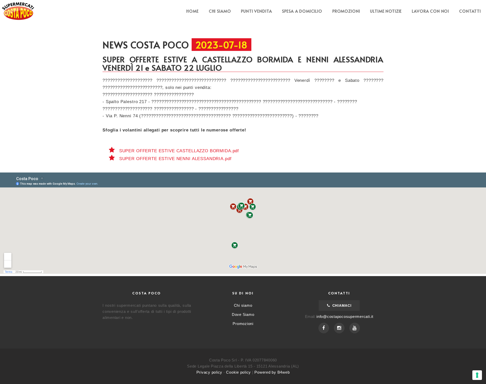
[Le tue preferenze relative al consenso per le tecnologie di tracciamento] (477, 375)
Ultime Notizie (386, 11)
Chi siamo (220, 11)
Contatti (470, 11)
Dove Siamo (243, 314)
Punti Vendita (256, 11)
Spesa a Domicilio (302, 11)
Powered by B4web (272, 372)
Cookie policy (238, 372)
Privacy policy (209, 372)
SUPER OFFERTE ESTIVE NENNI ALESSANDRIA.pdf (175, 158)
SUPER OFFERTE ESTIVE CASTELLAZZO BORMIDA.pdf (178, 150)
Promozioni (346, 11)
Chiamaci (341, 305)
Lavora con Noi (430, 11)
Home (192, 11)
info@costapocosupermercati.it (344, 316)
